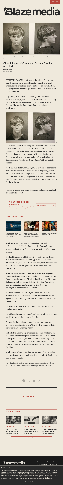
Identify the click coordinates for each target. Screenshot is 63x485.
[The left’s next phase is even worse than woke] (49, 226)
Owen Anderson (29, 426)
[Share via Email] (34, 380)
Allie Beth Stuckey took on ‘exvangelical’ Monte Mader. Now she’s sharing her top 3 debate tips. (31, 235)
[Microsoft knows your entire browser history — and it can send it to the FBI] (13, 226)
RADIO (28, 19)
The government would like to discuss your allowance (31, 431)
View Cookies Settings (31, 481)
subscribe (55, 1)
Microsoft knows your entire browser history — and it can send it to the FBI (13, 235)
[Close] (60, 468)
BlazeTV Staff (10, 426)
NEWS (14, 19)
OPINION (21, 19)
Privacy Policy (48, 478)
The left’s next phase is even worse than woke (49, 234)
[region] (31, 475)
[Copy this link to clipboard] (39, 380)
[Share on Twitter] (29, 380)
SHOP (42, 19)
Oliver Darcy (7, 69)
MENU (48, 19)
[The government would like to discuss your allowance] (31, 419)
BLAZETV (35, 19)
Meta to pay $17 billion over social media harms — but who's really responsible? (12, 431)
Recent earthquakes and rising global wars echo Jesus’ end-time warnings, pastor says (49, 431)
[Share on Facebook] (23, 380)
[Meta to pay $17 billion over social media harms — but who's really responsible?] (13, 419)
